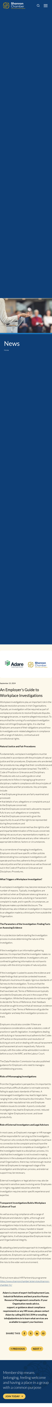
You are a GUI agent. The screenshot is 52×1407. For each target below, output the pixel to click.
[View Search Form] (38, 5)
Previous (19, 1348)
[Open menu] (45, 6)
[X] (30, 1333)
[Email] (43, 1333)
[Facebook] (24, 1333)
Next (36, 1348)
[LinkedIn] (37, 1333)
